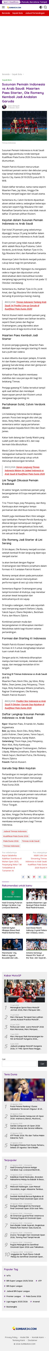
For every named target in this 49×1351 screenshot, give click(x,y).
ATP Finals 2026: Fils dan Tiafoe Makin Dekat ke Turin (27, 1136)
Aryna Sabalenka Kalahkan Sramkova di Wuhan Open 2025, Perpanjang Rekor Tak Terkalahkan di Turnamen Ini (12, 861)
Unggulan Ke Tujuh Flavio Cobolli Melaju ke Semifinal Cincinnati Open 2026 (27, 1255)
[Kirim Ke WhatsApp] (45, 877)
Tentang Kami (18, 1340)
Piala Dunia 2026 (11, 841)
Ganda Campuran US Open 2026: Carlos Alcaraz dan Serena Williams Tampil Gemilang (26, 1127)
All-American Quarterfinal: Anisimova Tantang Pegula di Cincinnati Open (27, 1217)
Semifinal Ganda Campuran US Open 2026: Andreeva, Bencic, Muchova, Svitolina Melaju (27, 1117)
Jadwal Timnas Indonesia (15, 831)
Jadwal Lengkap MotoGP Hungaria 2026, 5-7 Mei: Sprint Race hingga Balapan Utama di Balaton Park (26, 1047)
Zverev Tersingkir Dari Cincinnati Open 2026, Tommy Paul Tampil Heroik (27, 1236)
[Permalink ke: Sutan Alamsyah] (4, 106)
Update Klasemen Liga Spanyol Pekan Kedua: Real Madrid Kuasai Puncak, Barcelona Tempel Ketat (36, 905)
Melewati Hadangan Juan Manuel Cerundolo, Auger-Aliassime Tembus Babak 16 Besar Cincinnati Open (26, 1187)
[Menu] (4, 7)
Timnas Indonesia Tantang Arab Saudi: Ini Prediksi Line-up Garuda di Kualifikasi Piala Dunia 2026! (25, 305)
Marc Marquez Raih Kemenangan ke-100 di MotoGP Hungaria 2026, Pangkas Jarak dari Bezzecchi (27, 1037)
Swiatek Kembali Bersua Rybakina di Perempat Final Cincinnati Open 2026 (26, 1197)
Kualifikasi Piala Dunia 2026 (15, 836)
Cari (3, 1059)
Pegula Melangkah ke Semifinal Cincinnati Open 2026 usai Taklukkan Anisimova (26, 1245)
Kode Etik (24, 1337)
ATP (40, 1281)
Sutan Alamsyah (13, 106)
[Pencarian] (45, 7)
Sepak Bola (7, 80)
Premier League (14, 1296)
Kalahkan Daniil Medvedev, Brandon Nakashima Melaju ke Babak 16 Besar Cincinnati (27, 1178)
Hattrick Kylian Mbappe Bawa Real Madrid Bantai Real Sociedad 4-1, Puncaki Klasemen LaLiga (11, 930)
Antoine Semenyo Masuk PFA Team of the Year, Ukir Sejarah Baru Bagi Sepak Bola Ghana (36, 955)
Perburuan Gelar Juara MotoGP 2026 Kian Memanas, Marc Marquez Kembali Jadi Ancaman (27, 1028)
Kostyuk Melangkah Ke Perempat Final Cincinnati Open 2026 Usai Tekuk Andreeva (27, 1207)
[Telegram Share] (39, 877)
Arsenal (36, 1301)
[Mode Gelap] (40, 7)
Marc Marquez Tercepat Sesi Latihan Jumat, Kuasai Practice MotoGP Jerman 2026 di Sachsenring (26, 1018)
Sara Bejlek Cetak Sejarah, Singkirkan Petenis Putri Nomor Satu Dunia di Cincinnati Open (27, 1226)
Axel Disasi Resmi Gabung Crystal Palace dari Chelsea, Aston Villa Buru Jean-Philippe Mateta (36, 930)
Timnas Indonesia (11, 846)
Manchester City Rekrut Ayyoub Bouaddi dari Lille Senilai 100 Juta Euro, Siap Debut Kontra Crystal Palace (11, 955)
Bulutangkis (12, 1307)
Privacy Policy (11, 1337)
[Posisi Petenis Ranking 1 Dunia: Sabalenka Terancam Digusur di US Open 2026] (24, 1090)
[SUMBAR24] (13, 7)
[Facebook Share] (23, 877)
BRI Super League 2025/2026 (20, 1281)
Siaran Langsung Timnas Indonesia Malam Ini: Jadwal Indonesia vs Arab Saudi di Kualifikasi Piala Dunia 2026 (25, 470)
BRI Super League (14, 1286)
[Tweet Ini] (29, 877)
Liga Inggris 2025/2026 (17, 1301)
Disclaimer (32, 1340)
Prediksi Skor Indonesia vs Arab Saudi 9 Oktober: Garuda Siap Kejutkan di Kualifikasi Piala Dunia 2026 (25, 705)
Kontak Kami (38, 1337)
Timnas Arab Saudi (30, 841)
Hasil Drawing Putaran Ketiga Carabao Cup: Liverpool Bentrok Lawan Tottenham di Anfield (12, 905)
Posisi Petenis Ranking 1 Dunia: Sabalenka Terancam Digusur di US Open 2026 (26, 1107)
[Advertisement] (24, 44)
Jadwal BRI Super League (18, 1291)
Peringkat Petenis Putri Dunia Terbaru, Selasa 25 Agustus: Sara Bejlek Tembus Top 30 (27, 1146)
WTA (9, 1275)
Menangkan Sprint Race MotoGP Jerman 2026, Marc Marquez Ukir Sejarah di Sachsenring (25, 1008)
